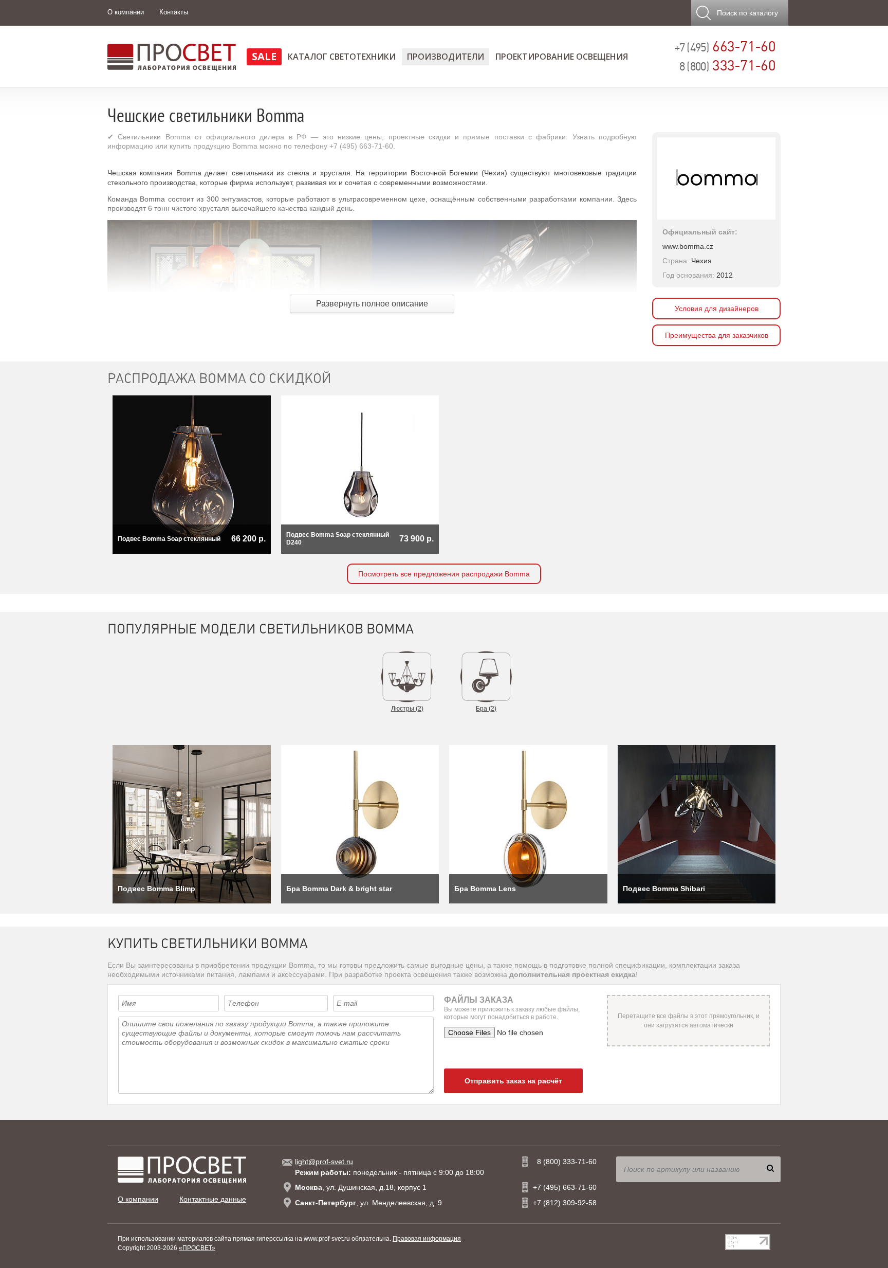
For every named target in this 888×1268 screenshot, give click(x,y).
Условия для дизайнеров (716, 308)
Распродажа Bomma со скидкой (219, 378)
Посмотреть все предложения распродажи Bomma (444, 574)
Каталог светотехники (342, 56)
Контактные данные (212, 1199)
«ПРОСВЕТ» (197, 1248)
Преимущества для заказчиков (716, 335)
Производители (445, 56)
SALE (264, 56)
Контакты (173, 12)
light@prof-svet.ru (324, 1161)
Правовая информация (427, 1238)
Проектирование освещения (561, 56)
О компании (125, 12)
